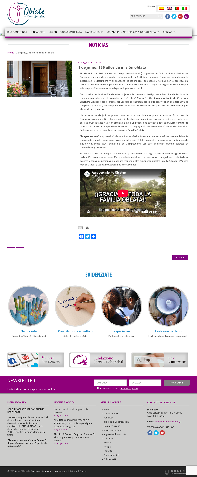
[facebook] (168, 16)
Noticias (128, 32)
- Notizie (106, 442)
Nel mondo (28, 331)
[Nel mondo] (28, 326)
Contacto (169, 32)
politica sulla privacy (129, 388)
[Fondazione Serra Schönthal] (97, 366)
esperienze (122, 331)
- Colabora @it (109, 459)
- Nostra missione (111, 425)
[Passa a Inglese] (169, 8)
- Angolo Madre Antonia (114, 434)
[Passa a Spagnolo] (161, 8)
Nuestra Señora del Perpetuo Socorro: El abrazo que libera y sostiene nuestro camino (74, 437)
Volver (180, 257)
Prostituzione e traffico (75, 331)
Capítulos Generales (146, 32)
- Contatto (107, 450)
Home (10, 52)
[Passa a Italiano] (185, 8)
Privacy (73, 471)
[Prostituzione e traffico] (75, 326)
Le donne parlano (168, 331)
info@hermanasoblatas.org (167, 421)
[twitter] (174, 16)
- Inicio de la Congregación (115, 421)
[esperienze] (122, 326)
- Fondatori (107, 417)
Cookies (83, 471)
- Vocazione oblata (111, 430)
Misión (53, 32)
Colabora (113, 32)
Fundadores (38, 32)
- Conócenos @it (110, 455)
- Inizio (105, 409)
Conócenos (20, 32)
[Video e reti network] (35, 366)
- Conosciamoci (110, 413)
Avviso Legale (60, 471)
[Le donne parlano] (168, 326)
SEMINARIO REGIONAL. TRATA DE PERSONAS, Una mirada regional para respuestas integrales (73, 423)
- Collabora (107, 438)
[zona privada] (186, 16)
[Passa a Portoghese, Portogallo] (177, 8)
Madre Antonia (94, 32)
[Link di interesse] (159, 366)
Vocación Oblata (71, 32)
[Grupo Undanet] (177, 474)
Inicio (8, 32)
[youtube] (180, 16)
